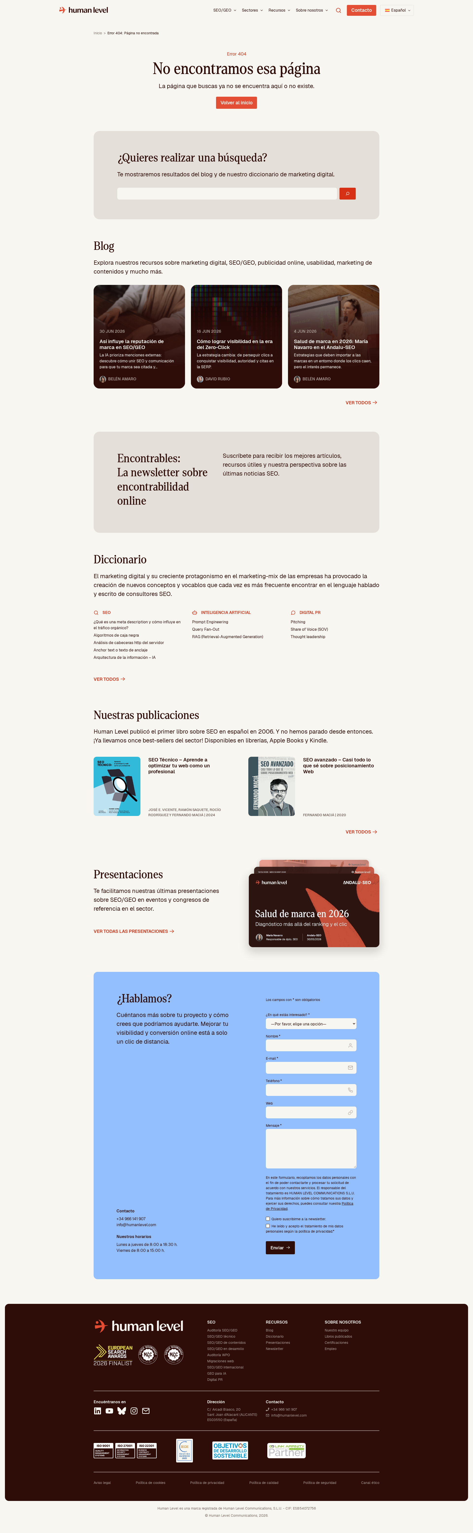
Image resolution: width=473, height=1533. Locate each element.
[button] (397, 10)
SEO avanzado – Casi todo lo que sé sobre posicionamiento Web (338, 766)
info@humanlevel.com (136, 1224)
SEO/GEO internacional (225, 1367)
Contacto (361, 10)
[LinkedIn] (97, 1411)
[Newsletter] (146, 1411)
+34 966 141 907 (131, 1218)
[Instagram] (134, 1411)
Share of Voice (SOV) (309, 629)
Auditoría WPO (218, 1355)
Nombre (273, 1036)
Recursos (277, 10)
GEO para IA (216, 1373)
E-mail (272, 1058)
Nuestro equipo (337, 1330)
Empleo (331, 1349)
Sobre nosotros (309, 10)
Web (269, 1103)
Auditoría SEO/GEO (222, 1330)
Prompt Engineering (210, 622)
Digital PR (214, 1379)
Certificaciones (336, 1342)
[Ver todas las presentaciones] (314, 910)
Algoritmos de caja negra (116, 635)
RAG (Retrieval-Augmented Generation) (227, 636)
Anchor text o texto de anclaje (121, 650)
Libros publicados (338, 1336)
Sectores (250, 10)
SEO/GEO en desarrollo (225, 1349)
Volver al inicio (236, 103)
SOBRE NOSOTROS (343, 1322)
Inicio (98, 33)
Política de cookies (150, 1482)
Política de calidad (263, 1482)
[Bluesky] (121, 1411)
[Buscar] (347, 194)
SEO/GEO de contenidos (226, 1342)
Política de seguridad (319, 1482)
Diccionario (275, 1336)
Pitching (298, 622)
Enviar (277, 1248)
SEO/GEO (222, 10)
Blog (269, 1330)
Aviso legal (102, 1482)
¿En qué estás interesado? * (288, 1015)
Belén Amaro (122, 379)
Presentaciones (278, 1342)
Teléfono (274, 1081)
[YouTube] (109, 1411)
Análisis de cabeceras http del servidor (129, 642)
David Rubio (217, 379)
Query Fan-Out (205, 629)
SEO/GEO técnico (221, 1336)
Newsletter (274, 1349)
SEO (211, 1322)
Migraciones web (220, 1361)
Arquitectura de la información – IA (125, 657)
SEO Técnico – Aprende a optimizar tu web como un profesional (179, 766)
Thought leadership (308, 636)
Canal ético (370, 1482)
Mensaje (274, 1125)
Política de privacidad (207, 1482)
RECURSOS (277, 1322)
